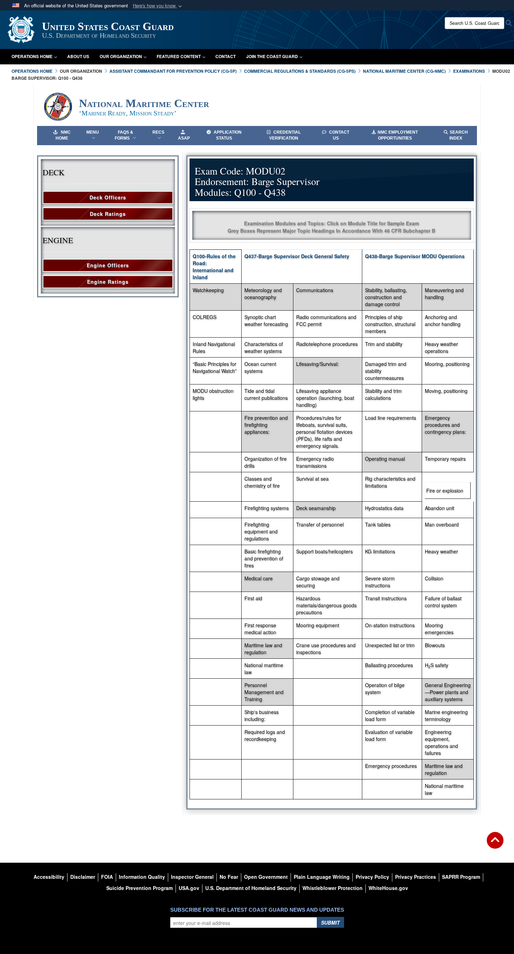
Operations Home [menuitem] (32, 56)
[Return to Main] (495, 844)
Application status (227, 135)
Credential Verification (285, 135)
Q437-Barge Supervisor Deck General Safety (296, 256)
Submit (330, 922)
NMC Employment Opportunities (398, 135)
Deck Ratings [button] (108, 213)
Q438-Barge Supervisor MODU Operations (415, 256)
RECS (158, 132)
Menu (92, 132)
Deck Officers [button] (108, 197)
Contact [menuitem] (225, 56)
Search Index (458, 135)
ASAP (184, 138)
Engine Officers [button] (108, 265)
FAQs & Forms (124, 135)
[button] (158, 5)
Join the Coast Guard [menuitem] (272, 56)
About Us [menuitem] (78, 56)
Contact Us (338, 135)
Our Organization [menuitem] (121, 56)
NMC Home (63, 135)
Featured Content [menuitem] (179, 56)
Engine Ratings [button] (108, 281)
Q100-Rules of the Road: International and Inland (214, 267)
